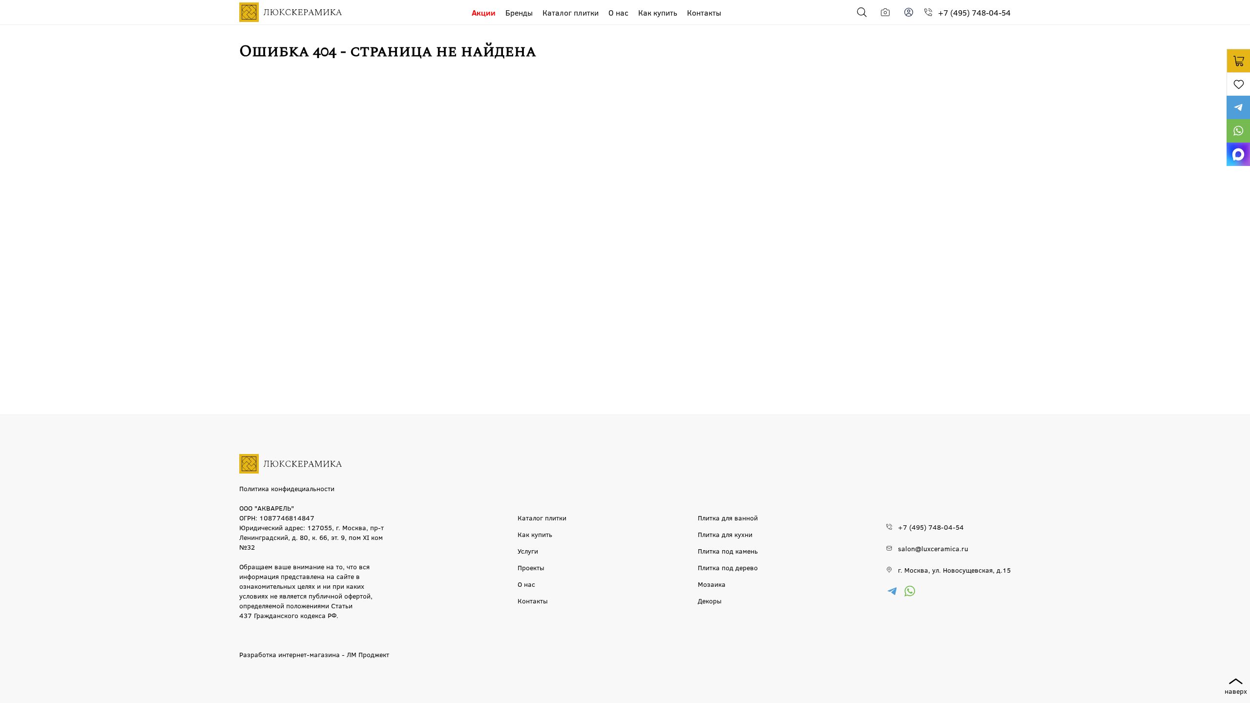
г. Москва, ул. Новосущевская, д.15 (954, 570)
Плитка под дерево (728, 567)
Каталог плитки (570, 12)
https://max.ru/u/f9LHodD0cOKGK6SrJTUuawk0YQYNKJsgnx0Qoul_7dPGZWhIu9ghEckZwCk (1238, 154)
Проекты (531, 567)
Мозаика (712, 584)
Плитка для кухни (725, 534)
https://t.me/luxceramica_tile (1238, 107)
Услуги (528, 551)
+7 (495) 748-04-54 (974, 12)
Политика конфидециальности (286, 488)
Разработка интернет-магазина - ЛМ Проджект (314, 654)
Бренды (519, 12)
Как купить (657, 12)
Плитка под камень (728, 551)
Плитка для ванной (728, 517)
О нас (618, 12)
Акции (484, 12)
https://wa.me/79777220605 (1238, 131)
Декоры (710, 600)
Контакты (704, 12)
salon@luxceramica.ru (933, 548)
